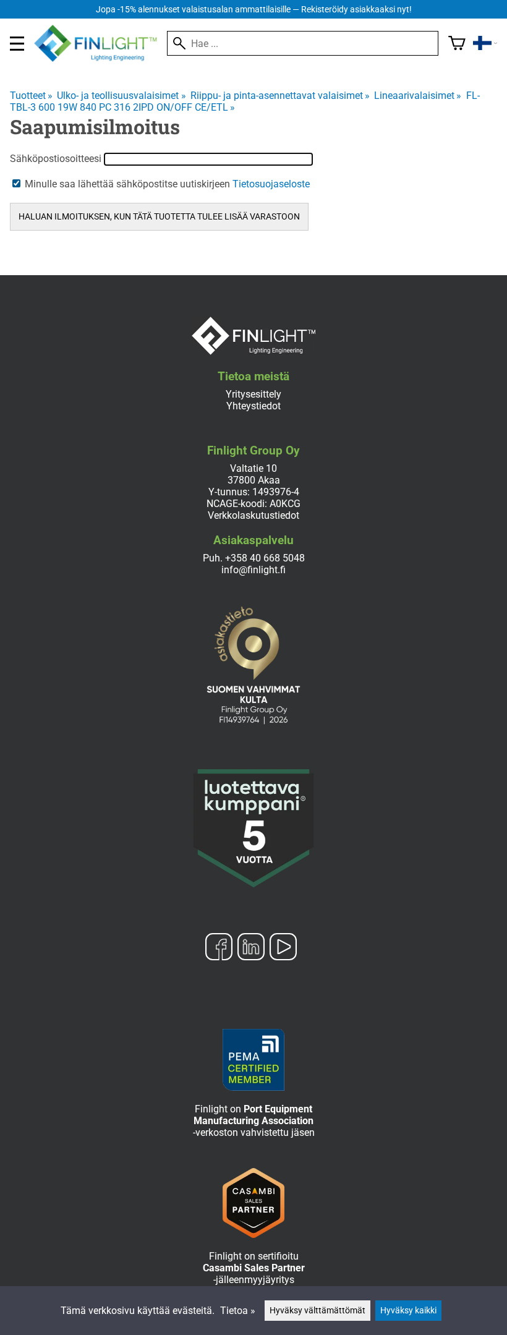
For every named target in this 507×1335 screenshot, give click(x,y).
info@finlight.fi (253, 570)
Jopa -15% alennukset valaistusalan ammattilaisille (254, 9)
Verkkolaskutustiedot (253, 515)
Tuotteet (31, 95)
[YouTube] (283, 948)
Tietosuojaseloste (271, 184)
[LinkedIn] (251, 948)
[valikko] (17, 43)
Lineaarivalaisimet (417, 95)
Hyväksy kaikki (408, 1310)
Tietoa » (237, 1310)
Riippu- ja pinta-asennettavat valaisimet (280, 95)
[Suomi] (485, 43)
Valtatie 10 (253, 468)
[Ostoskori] (457, 43)
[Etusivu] (100, 58)
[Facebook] (218, 948)
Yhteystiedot (253, 406)
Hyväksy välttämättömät (317, 1310)
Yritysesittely (253, 394)
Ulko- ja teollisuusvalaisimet (121, 95)
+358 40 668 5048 (265, 558)
